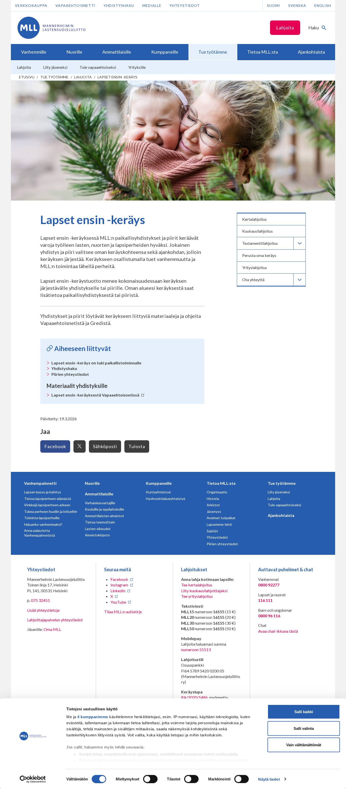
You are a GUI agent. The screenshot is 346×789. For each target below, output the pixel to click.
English (322, 5)
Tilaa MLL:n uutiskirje (123, 611)
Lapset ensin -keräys (117, 77)
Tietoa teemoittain (100, 522)
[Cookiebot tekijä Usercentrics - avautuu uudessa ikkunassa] (33, 779)
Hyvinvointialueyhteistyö (165, 498)
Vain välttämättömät (303, 745)
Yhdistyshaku (119, 5)
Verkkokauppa (31, 5)
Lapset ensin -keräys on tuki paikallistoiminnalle (96, 362)
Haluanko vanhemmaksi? (43, 524)
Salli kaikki (303, 712)
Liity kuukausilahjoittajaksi (204, 590)
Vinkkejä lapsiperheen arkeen (47, 505)
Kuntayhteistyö (158, 492)
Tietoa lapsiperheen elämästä (47, 498)
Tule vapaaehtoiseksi (284, 505)
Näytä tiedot (269, 779)
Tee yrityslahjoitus (197, 596)
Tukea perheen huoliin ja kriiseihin (50, 511)
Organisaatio (217, 492)
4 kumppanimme (92, 717)
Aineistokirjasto (97, 535)
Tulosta (136, 446)
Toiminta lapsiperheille (42, 518)
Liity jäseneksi (279, 492)
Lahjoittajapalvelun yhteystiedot (55, 619)
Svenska (297, 5)
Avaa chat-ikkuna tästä (278, 631)
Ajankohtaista (281, 515)
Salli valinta (304, 728)
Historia (213, 498)
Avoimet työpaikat (221, 518)
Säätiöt (212, 531)
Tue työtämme (54, 77)
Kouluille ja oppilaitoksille (104, 509)
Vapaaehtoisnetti (75, 5)
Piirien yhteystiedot (70, 374)
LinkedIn (117, 590)
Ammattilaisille (99, 493)
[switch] (150, 779)
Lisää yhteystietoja (43, 610)
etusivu (26, 77)
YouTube (118, 602)
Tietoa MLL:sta (221, 483)
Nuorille (92, 483)
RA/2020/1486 (194, 697)
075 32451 (40, 600)
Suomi (273, 5)
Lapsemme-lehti (219, 524)
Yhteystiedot (184, 5)
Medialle (151, 5)
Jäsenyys (214, 511)
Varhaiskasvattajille (100, 503)
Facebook (55, 446)
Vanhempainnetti (40, 483)
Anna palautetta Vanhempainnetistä (39, 533)
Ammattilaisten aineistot (104, 516)
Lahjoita (285, 27)
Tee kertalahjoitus (196, 584)
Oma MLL (52, 629)
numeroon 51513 (196, 649)
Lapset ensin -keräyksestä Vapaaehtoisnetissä (95, 394)
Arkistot (213, 505)
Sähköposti (105, 446)
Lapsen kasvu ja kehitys (42, 492)
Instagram (119, 584)
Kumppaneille (159, 483)
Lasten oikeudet (98, 529)
